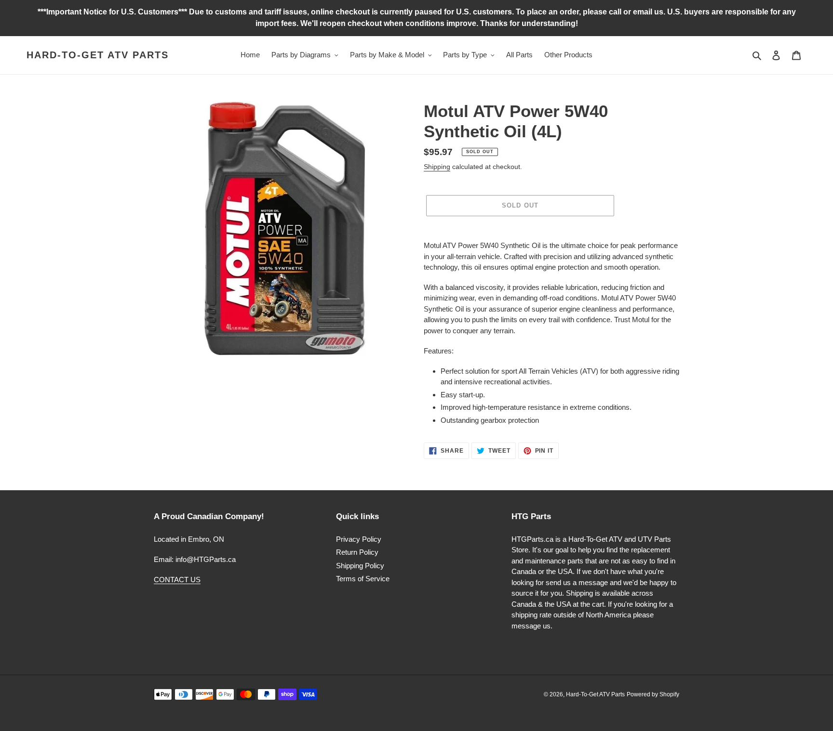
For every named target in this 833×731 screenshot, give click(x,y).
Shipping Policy (360, 565)
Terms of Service (363, 578)
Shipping (437, 166)
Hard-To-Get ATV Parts (98, 55)
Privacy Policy (358, 539)
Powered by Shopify (653, 694)
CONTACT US (177, 579)
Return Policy (357, 552)
